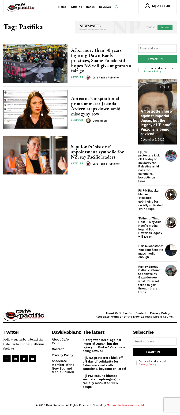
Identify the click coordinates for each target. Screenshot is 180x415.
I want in (155, 59)
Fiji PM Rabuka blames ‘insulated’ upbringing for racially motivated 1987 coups (150, 200)
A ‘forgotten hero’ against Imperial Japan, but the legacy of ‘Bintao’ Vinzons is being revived (157, 122)
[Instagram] (15, 358)
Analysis (77, 120)
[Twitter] (23, 358)
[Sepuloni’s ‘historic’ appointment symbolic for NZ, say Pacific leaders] (35, 155)
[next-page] (168, 87)
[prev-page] (160, 87)
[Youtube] (32, 358)
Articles (77, 77)
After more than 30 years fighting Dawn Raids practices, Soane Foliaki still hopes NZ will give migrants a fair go (101, 60)
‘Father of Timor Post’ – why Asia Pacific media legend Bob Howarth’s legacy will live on (150, 227)
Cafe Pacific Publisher (106, 77)
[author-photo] (89, 77)
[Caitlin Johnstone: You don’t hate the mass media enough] (171, 250)
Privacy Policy (152, 71)
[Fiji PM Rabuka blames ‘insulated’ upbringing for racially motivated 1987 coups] (171, 194)
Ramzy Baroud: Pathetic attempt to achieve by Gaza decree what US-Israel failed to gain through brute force (149, 279)
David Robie (100, 120)
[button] (116, 7)
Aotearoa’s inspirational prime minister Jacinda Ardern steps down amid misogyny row (95, 106)
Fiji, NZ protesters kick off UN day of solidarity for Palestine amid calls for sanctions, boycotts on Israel (149, 166)
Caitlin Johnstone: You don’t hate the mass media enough (150, 251)
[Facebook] (7, 358)
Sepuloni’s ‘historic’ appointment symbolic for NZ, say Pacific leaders (97, 152)
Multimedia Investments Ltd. (126, 405)
